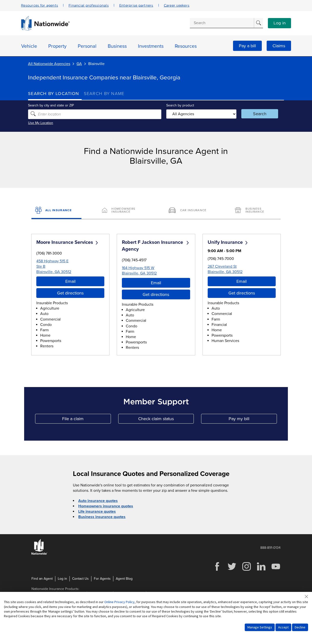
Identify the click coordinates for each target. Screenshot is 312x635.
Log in (279, 23)
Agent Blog (124, 579)
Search (259, 113)
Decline (300, 627)
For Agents (102, 579)
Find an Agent (42, 579)
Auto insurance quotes (98, 500)
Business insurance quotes (102, 516)
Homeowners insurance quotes (105, 506)
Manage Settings (259, 627)
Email (70, 281)
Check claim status (166, 420)
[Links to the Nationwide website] (39, 554)
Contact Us (80, 579)
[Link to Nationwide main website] (45, 29)
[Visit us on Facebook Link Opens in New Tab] (217, 570)
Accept (283, 627)
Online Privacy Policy (119, 602)
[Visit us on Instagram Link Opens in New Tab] (246, 570)
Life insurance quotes (97, 511)
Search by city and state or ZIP (51, 105)
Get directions (70, 293)
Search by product (180, 105)
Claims (279, 45)
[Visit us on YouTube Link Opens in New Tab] (276, 570)
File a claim (86, 420)
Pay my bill (253, 420)
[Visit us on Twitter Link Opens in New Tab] (232, 570)
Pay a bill (247, 45)
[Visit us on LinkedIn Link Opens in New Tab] (261, 570)
